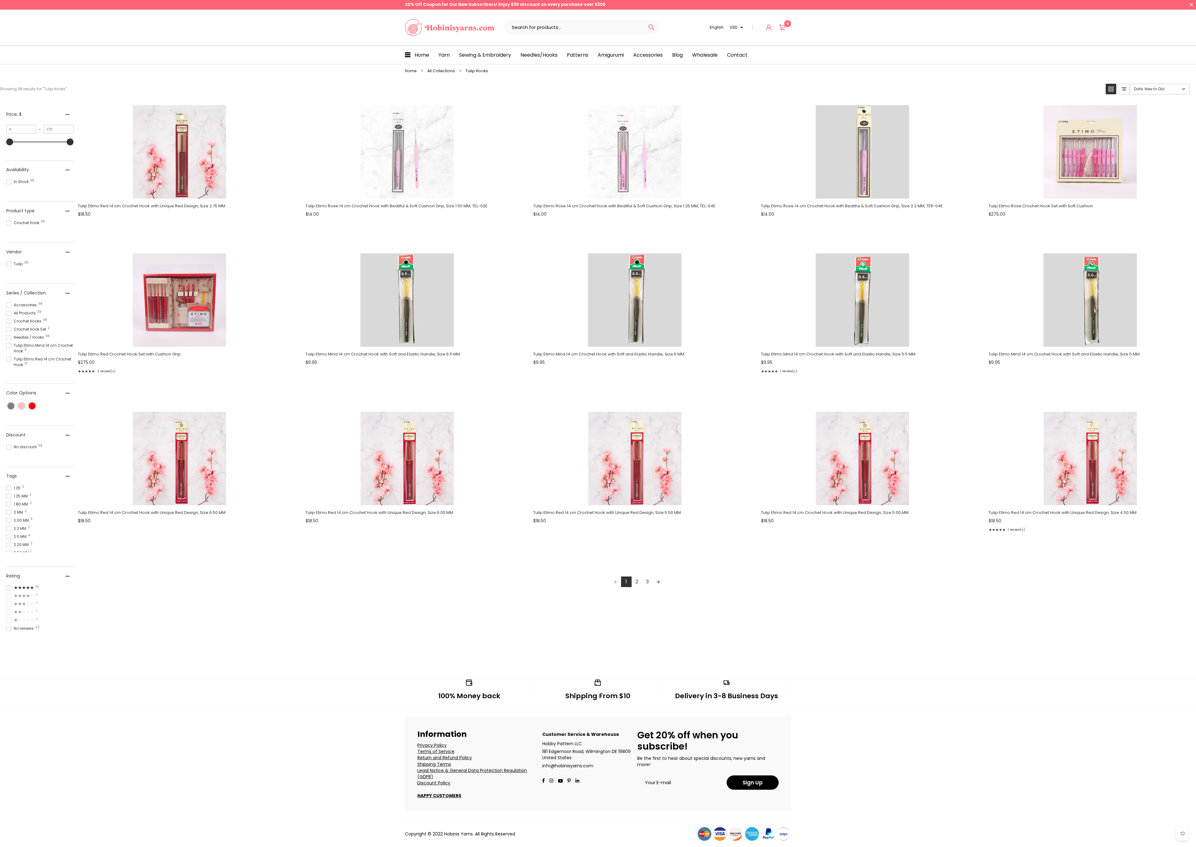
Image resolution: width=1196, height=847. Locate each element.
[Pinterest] (569, 781)
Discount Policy (433, 783)
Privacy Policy (432, 745)
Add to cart (179, 191)
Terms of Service (435, 751)
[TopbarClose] (1191, 4)
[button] (1111, 89)
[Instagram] (551, 781)
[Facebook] (543, 781)
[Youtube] (577, 781)
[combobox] (574, 27)
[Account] (769, 28)
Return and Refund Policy (444, 758)
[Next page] (658, 581)
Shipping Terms (434, 764)
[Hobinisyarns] (450, 27)
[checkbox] (10, 405)
